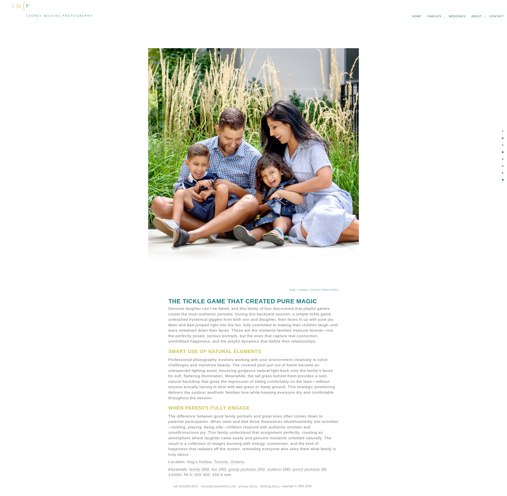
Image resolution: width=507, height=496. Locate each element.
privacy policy (248, 486)
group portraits (242, 469)
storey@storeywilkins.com (218, 486)
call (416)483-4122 (185, 486)
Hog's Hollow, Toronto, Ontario (215, 462)
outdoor (274, 469)
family (194, 469)
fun (214, 469)
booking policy (270, 486)
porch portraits (306, 469)
